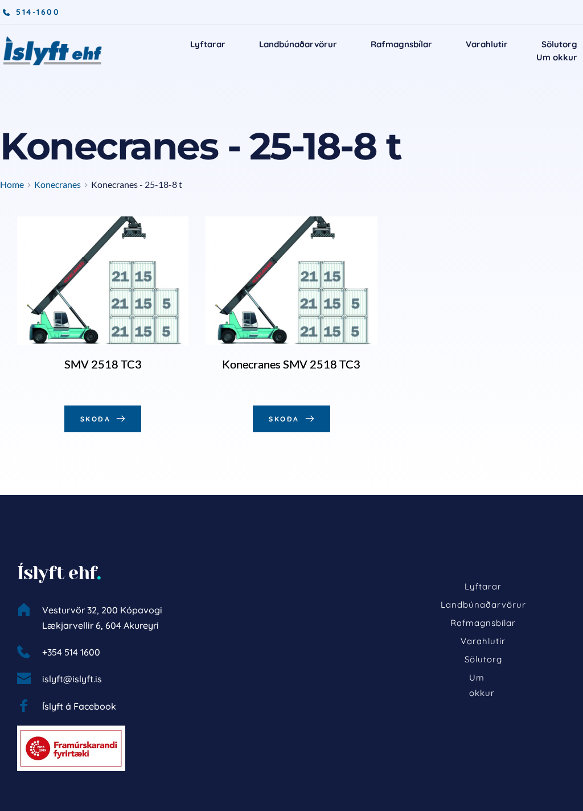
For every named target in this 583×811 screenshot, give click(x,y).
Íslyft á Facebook (79, 706)
